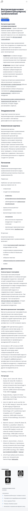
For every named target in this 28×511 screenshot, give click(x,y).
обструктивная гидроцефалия (10, 301)
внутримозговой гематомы (16, 245)
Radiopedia (15, 459)
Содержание (4, 20)
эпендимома (9, 216)
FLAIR (4, 327)
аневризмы (8, 195)
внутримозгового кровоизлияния (11, 84)
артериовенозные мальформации (15, 198)
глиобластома (18, 229)
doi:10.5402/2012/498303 (10, 452)
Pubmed (13, 392)
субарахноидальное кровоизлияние (14, 260)
